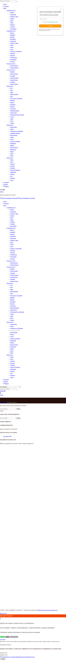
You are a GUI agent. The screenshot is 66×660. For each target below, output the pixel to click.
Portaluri (12, 168)
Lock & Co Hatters (15, 141)
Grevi (11, 121)
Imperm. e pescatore (16, 51)
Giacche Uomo (14, 78)
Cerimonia (13, 14)
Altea (11, 92)
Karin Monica (13, 135)
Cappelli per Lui (11, 31)
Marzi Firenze (14, 147)
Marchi (5, 402)
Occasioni (6, 182)
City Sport (13, 108)
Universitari (13, 29)
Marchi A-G (10, 86)
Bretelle (12, 71)
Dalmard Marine (14, 110)
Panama (12, 55)
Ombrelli (12, 82)
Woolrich (12, 178)
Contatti (5, 184)
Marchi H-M (10, 125)
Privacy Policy (41, 586)
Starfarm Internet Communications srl (47, 610)
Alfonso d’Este (14, 94)
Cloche (12, 18)
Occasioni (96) (7, 436)
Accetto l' (51, 22)
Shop (4, 8)
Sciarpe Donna (14, 67)
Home (5, 4)
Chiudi (1, 191)
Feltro (11, 22)
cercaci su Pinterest (26, 590)
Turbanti (12, 26)
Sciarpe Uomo (14, 84)
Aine (11, 90)
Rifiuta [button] (7, 637)
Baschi (12, 12)
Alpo (11, 96)
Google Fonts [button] (3, 653)
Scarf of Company (15, 170)
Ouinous (12, 164)
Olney (11, 160)
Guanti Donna (14, 65)
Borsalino (12, 104)
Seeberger (13, 172)
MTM (11, 155)
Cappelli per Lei (11, 10)
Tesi (11, 176)
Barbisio (12, 100)
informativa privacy (53, 22)
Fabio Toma (13, 112)
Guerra (12, 123)
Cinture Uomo (14, 74)
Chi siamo (6, 6)
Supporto (40, 580)
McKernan (13, 149)
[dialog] (33, 626)
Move (11, 153)
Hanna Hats (13, 127)
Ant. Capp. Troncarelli (16, 98)
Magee (12, 145)
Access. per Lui (11, 69)
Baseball (12, 35)
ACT (11, 88)
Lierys (12, 139)
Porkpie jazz (13, 57)
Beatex (12, 102)
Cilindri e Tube (14, 16)
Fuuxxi (12, 117)
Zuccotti (12, 61)
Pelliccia (12, 24)
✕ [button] (0, 619)
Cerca (18, 409)
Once (11, 162)
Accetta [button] (2, 637)
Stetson (12, 174)
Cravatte (12, 76)
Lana (11, 49)
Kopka (12, 137)
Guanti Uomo (14, 80)
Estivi (11, 20)
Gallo (11, 119)
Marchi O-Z (10, 157)
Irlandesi (12, 53)
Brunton (12, 106)
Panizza (12, 166)
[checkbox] (33, 655)
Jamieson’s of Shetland (16, 131)
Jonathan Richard (15, 133)
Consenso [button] (40, 590)
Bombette (13, 39)
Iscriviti (50, 26)
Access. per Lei (11, 63)
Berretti (12, 37)
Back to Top (3, 613)
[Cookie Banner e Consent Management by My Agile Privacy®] (17, 657)
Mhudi (12, 151)
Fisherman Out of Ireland (17, 114)
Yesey (12, 180)
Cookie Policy (41, 588)
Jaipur (12, 129)
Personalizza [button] (14, 637)
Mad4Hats (13, 143)
